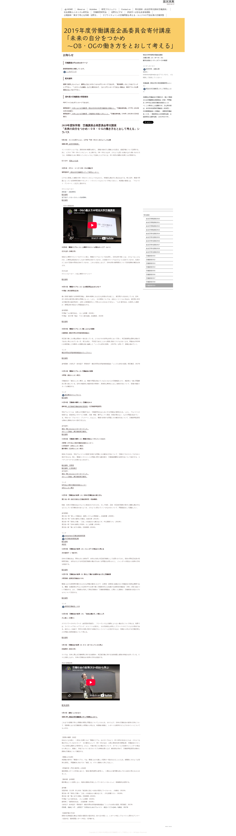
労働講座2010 (150, 256)
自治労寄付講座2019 (153, 252)
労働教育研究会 (100, 12)
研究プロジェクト (109, 9)
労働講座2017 (150, 278)
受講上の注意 (73, 161)
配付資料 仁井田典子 (69, 468)
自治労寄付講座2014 (153, 233)
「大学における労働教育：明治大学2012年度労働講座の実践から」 (93, 108)
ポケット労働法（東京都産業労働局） (74, 431)
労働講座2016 (150, 274)
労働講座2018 (150, 282)
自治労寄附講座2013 (153, 230)
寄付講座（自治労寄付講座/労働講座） (151, 9)
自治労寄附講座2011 (153, 222)
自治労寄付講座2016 (153, 241)
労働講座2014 (150, 267)
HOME (70, 9)
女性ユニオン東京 (68, 488)
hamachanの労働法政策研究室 (75, 535)
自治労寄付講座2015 (153, 237)
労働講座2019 (150, 285)
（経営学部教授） (74, 144)
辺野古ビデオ (117, 12)
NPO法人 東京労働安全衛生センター (74, 485)
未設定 (64, 544)
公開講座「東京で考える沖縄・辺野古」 (81, 15)
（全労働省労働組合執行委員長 (77, 406)
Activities (93, 9)
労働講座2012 (150, 259)
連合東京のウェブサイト (73, 395)
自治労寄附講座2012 (153, 226)
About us (81, 9)
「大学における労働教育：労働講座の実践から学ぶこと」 (90, 114)
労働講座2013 (150, 263)
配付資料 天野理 (68, 465)
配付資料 (65, 194)
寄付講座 (147, 215)
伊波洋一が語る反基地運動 (138, 12)
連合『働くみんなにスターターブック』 (75, 429)
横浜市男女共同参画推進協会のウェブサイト (77, 352)
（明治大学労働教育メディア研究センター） (84, 172)
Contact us (126, 9)
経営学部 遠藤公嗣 (153, 69)
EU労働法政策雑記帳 (72, 538)
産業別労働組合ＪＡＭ (72, 606)
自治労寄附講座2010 (153, 218)
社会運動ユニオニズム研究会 (76, 12)
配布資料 (65, 705)
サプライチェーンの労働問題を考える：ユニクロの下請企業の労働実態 (133, 15)
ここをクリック (71, 71)
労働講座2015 (150, 270)
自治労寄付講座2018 (153, 248)
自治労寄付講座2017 (153, 245)
